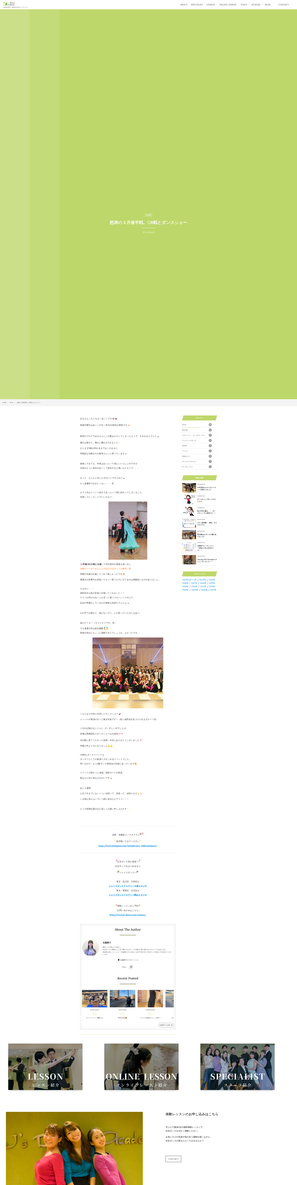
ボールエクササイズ (196, 462)
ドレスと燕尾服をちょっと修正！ (150, 1018)
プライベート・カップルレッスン (196, 435)
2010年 (185, 589)
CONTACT (173, 1159)
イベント (196, 451)
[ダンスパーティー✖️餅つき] (94, 998)
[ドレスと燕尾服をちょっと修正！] (150, 998)
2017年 (194, 583)
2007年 (213, 589)
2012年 (203, 586)
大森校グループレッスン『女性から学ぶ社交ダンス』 (205, 548)
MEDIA (196, 446)
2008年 (204, 589)
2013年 (194, 586)
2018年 (185, 583)
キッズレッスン (196, 467)
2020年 (202, 579)
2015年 (212, 583)
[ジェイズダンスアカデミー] (9, 4)
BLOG (94, 1014)
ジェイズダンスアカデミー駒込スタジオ (128, 895)
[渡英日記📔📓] (122, 998)
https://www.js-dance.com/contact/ (128, 915)
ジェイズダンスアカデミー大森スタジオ (128, 886)
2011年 (212, 586)
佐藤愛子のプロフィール (129, 960)
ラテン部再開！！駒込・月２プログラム (207, 524)
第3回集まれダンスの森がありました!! (206, 535)
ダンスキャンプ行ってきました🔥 (206, 500)
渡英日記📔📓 (122, 1018)
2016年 (203, 583)
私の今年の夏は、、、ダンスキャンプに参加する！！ (206, 512)
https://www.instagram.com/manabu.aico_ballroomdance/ (127, 845)
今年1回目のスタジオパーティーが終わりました (206, 489)
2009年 (194, 589)
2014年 (185, 586)
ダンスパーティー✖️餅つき (94, 1018)
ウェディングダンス (196, 440)
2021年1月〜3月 (189, 579)
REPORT (196, 430)
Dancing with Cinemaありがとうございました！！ (207, 560)
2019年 (212, 579)
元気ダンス (196, 456)
